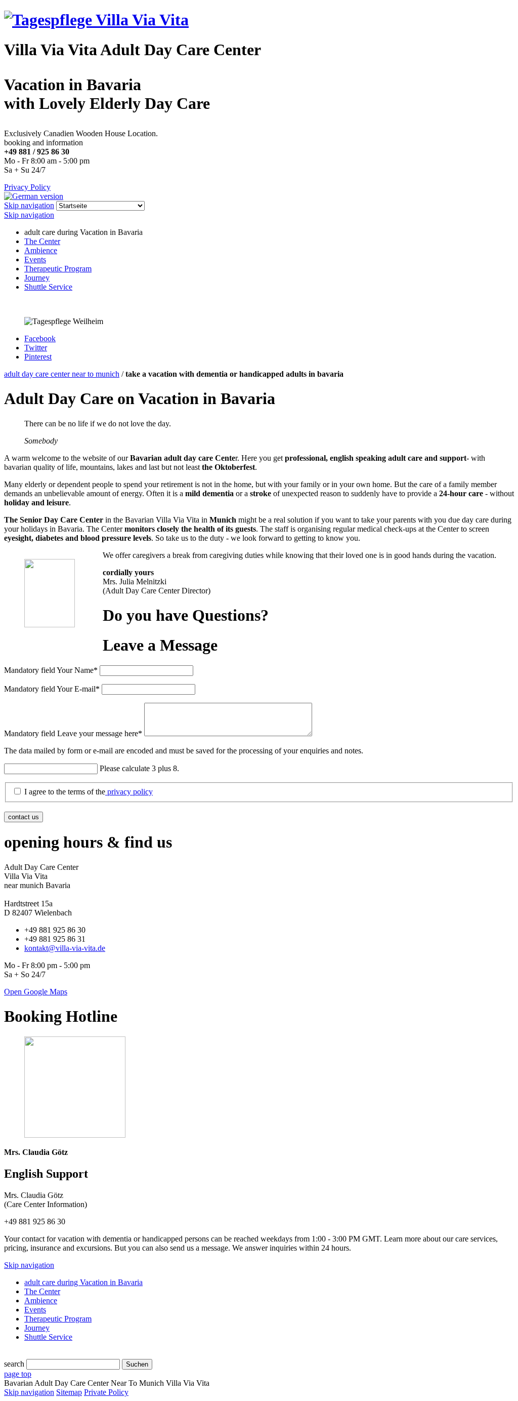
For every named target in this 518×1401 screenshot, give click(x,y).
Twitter (35, 347)
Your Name (51, 670)
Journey (37, 277)
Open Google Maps (35, 991)
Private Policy (106, 1392)
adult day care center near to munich (61, 374)
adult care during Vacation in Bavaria (83, 1282)
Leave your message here (73, 733)
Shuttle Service (48, 287)
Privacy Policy (27, 187)
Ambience (40, 250)
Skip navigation (29, 205)
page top (17, 1374)
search (14, 1363)
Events (35, 259)
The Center (42, 241)
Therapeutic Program (58, 268)
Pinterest (38, 356)
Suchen (137, 1364)
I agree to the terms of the (88, 791)
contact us (23, 817)
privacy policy (129, 791)
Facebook (40, 338)
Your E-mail (52, 689)
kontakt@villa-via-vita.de (64, 948)
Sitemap (69, 1392)
